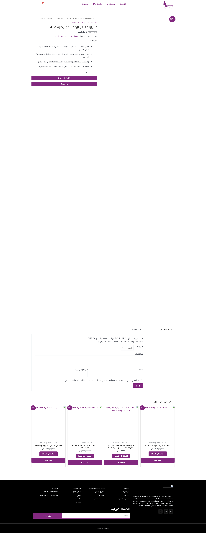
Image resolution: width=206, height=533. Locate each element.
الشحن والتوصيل (100, 491)
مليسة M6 (111, 4)
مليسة (88, 18)
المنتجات (55, 488)
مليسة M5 (97, 4)
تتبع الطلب (78, 502)
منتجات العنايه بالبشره (51, 491)
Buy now (64, 84)
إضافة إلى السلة (64, 78)
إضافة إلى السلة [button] (157, 454)
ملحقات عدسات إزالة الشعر (76, 18)
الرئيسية (123, 4)
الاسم (140, 369)
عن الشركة (125, 491)
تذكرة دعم (78, 498)
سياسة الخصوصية (99, 498)
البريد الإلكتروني (81, 369)
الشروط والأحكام (99, 495)
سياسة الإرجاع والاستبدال (97, 488)
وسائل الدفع (77, 491)
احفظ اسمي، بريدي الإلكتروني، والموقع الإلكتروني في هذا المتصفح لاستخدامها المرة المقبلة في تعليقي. (102, 380)
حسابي (79, 495)
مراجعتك (138, 354)
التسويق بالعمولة (123, 498)
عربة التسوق (77, 488)
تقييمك (139, 346)
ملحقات (85, 4)
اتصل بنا (126, 495)
